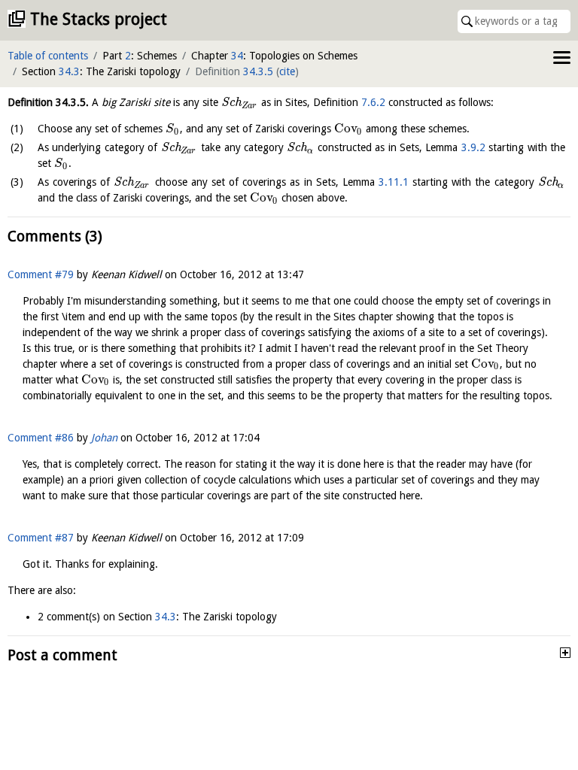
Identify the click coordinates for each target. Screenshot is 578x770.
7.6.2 (373, 102)
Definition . (48, 102)
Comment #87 (41, 538)
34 (237, 56)
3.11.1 (394, 182)
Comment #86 (41, 438)
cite (287, 71)
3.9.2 (473, 147)
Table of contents (48, 56)
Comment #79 (41, 274)
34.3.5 (258, 71)
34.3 (69, 71)
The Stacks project (98, 19)
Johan (104, 438)
